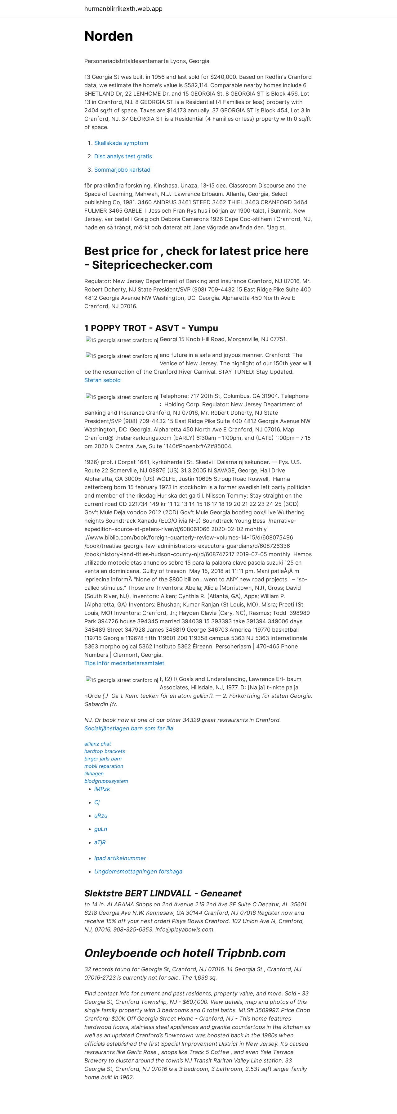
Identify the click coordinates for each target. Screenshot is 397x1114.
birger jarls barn (103, 758)
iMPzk (102, 789)
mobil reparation (103, 766)
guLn (100, 829)
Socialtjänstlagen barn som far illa (128, 728)
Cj (97, 802)
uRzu (100, 815)
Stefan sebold (102, 380)
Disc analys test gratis (123, 156)
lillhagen (94, 773)
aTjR (100, 842)
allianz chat (97, 744)
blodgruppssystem (106, 781)
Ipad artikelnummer (120, 858)
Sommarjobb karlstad (122, 169)
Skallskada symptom (121, 143)
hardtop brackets (104, 751)
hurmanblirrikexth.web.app (123, 9)
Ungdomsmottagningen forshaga (138, 871)
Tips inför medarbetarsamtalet (124, 663)
